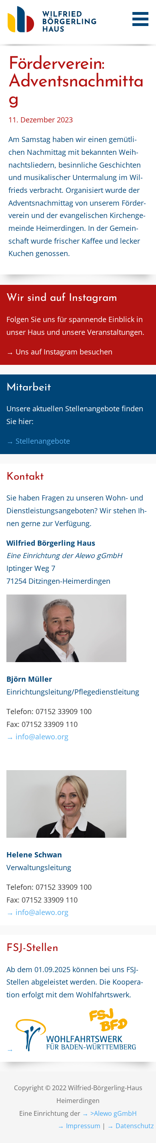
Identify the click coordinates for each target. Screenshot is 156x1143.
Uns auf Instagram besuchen (64, 351)
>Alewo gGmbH (113, 1113)
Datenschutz (135, 1125)
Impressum (83, 1125)
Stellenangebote (43, 441)
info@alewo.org (42, 736)
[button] (143, 14)
